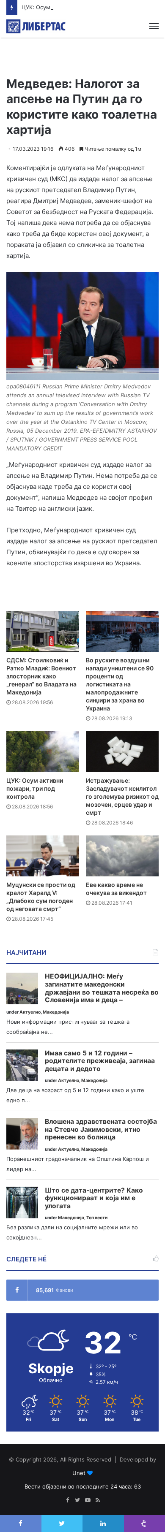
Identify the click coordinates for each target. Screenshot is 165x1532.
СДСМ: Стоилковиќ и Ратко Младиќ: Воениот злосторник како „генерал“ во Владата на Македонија (41, 676)
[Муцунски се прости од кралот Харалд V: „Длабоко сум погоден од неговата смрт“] (42, 855)
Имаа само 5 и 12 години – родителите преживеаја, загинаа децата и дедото (100, 1061)
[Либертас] (36, 26)
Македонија (56, 1012)
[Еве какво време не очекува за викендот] (122, 855)
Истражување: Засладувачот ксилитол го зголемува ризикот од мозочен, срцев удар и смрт (122, 796)
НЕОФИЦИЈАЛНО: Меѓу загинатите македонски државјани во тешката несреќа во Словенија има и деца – (102, 988)
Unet (78, 1473)
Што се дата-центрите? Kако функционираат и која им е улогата (94, 1198)
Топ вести (96, 1217)
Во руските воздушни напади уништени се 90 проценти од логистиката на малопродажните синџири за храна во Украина (120, 684)
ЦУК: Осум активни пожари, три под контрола (85, 7)
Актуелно (30, 1012)
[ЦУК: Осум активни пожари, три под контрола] (42, 751)
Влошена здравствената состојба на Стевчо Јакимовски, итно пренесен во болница (101, 1129)
